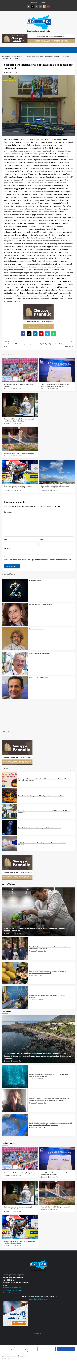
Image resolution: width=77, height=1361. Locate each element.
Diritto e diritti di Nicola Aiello (38, 677)
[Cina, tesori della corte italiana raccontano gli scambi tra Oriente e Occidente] (20, 405)
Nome (6, 539)
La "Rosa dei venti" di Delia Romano (40, 604)
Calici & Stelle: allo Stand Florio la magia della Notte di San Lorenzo (39, 812)
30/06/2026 (40, 1103)
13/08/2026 (15, 388)
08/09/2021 (40, 999)
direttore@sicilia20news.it (12, 1288)
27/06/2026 (40, 1127)
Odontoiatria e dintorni (36, 629)
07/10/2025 (40, 975)
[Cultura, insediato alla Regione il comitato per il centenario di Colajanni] (15, 997)
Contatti (42, 2)
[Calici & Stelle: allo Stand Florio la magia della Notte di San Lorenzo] (9, 811)
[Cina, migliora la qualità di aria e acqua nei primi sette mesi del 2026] (57, 472)
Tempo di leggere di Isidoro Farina (39, 653)
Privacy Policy (8, 1293)
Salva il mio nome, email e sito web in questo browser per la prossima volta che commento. (37, 560)
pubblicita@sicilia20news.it (38, 1299)
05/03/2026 (15, 933)
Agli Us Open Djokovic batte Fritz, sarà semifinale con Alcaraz (56, 344)
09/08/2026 (15, 1061)
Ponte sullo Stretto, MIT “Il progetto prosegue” (19, 453)
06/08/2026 (40, 1078)
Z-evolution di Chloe (35, 580)
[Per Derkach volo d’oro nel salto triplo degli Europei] (20, 370)
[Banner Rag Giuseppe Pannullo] (38, 316)
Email (42, 539)
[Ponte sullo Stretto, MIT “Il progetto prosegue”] (20, 439)
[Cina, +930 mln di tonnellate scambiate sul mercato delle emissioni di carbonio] (57, 370)
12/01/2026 (40, 951)
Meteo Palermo (8, 732)
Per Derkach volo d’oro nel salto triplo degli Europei (20, 1173)
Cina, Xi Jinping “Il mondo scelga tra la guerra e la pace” (21, 344)
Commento (8, 512)
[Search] (72, 50)
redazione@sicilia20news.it (12, 1290)
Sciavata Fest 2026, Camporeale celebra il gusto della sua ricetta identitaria (41, 780)
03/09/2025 (17, 72)
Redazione (34, 2)
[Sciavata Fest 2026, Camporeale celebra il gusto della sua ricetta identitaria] (9, 779)
